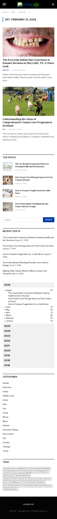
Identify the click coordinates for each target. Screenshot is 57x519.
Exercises (7, 387)
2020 (7, 350)
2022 (7, 340)
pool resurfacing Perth (12, 486)
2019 (7, 355)
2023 (7, 335)
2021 (7, 345)
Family (5, 391)
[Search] (53, 4)
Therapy (6, 447)
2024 (7, 331)
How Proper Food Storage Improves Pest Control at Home (28, 246)
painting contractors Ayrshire (14, 479)
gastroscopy (8, 475)
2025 (7, 326)
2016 (7, 365)
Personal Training (10, 430)
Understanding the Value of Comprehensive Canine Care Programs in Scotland (27, 122)
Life (4, 408)
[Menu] (4, 4)
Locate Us (28, 504)
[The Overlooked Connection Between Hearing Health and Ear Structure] (8, 166)
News (5, 421)
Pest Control (8, 434)
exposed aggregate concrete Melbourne (33, 472)
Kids (4, 404)
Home (5, 400)
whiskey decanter (10, 489)
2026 (7, 284)
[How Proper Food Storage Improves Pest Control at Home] (8, 180)
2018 (7, 360)
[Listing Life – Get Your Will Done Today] (28, 4)
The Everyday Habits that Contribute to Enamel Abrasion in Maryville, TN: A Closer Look (28, 63)
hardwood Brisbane (23, 475)
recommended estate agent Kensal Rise (37, 486)
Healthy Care (8, 396)
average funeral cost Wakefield (15, 468)
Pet (4, 438)
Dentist (6, 383)
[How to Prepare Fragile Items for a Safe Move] (8, 193)
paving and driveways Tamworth (39, 479)
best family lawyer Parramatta (39, 468)
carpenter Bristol (10, 472)
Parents (6, 425)
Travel (5, 451)
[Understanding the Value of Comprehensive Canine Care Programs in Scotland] (28, 101)
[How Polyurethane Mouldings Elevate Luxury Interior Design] (8, 206)
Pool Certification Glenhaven (34, 482)
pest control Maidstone (12, 482)
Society (6, 442)
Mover (5, 417)
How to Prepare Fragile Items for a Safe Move (23, 254)
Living (5, 413)
